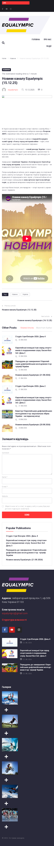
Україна (25, 294)
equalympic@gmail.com (15, 613)
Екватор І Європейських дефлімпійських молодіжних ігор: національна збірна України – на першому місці (33, 413)
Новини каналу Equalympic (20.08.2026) (32, 425)
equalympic (13, 90)
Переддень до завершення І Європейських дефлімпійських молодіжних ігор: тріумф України (33, 364)
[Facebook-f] (2, 9)
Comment (5, 453)
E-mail (5, 487)
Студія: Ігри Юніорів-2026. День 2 (30, 386)
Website (5, 496)
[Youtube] (6, 9)
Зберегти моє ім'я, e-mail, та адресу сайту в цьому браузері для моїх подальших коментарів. (27, 507)
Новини (13, 58)
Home (4, 58)
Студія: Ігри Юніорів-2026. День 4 (30, 336)
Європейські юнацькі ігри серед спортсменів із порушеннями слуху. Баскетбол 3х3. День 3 (33, 350)
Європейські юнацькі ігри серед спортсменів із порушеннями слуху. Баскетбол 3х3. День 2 (33, 400)
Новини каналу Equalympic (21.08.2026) (32, 375)
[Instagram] (10, 9)
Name (4, 477)
